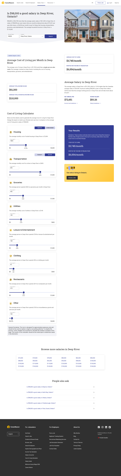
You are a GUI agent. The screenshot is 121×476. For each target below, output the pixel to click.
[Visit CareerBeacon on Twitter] (110, 427)
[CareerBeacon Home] (8, 2)
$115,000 (50, 363)
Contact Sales (53, 448)
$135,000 (21, 366)
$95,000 (63, 361)
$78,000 (49, 358)
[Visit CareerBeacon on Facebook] (99, 427)
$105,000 (21, 363)
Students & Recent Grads (31, 439)
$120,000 (64, 363)
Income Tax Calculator (31, 452)
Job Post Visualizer (54, 445)
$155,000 (78, 366)
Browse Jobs (72, 177)
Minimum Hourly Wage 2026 (32, 464)
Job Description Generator (56, 442)
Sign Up (117, 2)
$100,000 (93, 361)
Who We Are (77, 433)
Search (51, 36)
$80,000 (63, 358)
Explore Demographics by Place (33, 448)
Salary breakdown (95, 103)
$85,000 (92, 358)
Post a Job (100, 2)
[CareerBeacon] (13, 427)
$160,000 (93, 366)
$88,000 (20, 361)
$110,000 (35, 363)
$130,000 (93, 363)
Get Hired (27, 433)
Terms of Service (78, 442)
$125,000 (78, 363)
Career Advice (29, 467)
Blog (75, 436)
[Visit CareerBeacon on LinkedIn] (106, 427)
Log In (110, 2)
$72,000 (20, 358)
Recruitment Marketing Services (57, 439)
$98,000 (78, 361)
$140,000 (35, 366)
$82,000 (78, 358)
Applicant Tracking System (56, 436)
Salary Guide (28, 461)
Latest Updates (77, 448)
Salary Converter (29, 455)
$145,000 (50, 366)
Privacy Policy (77, 445)
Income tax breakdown (70, 103)
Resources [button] (50, 2)
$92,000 (49, 361)
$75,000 (35, 358)
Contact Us (76, 439)
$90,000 (35, 361)
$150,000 (64, 366)
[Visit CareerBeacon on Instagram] (102, 427)
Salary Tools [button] (40, 2)
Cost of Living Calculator (31, 458)
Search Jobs (20, 2)
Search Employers (30, 2)
